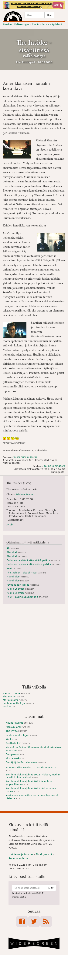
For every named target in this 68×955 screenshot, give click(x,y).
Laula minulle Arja (18, 703)
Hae (49, 15)
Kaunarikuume (16, 693)
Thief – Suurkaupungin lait (27, 597)
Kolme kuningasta (54, 466)
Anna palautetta (18, 858)
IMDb (9, 524)
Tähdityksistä (44, 854)
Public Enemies (20, 588)
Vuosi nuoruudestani (25, 457)
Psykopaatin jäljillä (22, 584)
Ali (12, 548)
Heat (14, 568)
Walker (9, 706)
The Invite (13, 696)
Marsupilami (15, 700)
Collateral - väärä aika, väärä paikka (33, 564)
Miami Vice (17, 576)
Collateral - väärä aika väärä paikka (33, 560)
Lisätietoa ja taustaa (20, 854)
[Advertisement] (34, 646)
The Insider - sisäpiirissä (26, 572)
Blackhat (16, 552)
